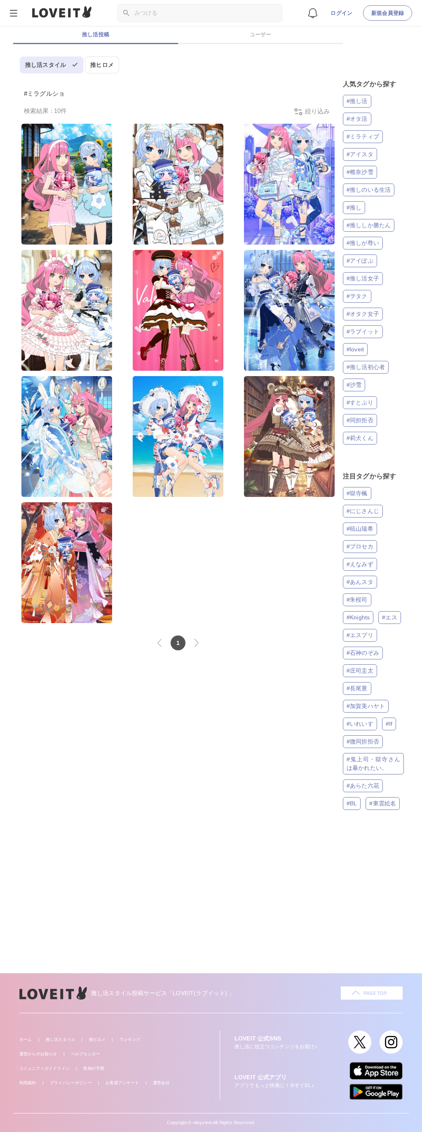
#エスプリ (360, 635)
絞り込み (316, 111)
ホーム (25, 1039)
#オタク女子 (363, 314)
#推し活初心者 (366, 367)
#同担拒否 (360, 420)
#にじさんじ (363, 511)
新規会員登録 (387, 13)
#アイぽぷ (360, 260)
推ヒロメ (102, 64)
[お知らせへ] (312, 12)
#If (389, 723)
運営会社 (161, 1082)
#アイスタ (360, 154)
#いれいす (360, 723)
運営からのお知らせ (38, 1054)
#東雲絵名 (382, 803)
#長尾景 (357, 688)
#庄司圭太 (360, 670)
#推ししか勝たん (369, 225)
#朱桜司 (357, 599)
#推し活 (357, 101)
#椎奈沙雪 (360, 172)
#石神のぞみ (363, 653)
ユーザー (261, 34)
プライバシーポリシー (71, 1082)
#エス (389, 617)
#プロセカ (360, 546)
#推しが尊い (363, 243)
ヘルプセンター (85, 1054)
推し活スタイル (45, 64)
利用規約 (27, 1082)
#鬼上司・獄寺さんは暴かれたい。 (373, 763)
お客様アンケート (122, 1082)
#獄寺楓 (357, 493)
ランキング (130, 1039)
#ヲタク (357, 296)
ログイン (341, 13)
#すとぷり (360, 402)
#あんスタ (360, 582)
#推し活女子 (363, 278)
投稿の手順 (93, 1068)
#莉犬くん (360, 438)
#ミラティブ (363, 136)
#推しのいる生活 (369, 189)
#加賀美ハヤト (366, 706)
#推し (354, 207)
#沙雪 (354, 384)
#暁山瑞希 (360, 528)
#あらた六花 (363, 785)
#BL (352, 803)
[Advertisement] (211, 903)
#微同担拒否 (363, 741)
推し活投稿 (95, 34)
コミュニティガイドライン (44, 1068)
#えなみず (360, 564)
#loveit (355, 349)
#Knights (358, 617)
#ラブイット (363, 331)
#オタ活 (357, 118)
